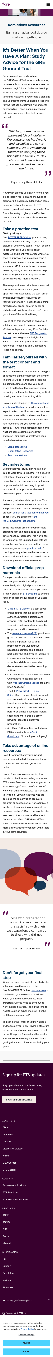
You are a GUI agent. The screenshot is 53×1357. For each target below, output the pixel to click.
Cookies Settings (26, 1335)
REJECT (26, 1343)
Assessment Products (14, 1185)
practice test (34, 548)
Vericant (7, 1280)
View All (7, 1243)
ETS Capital (9, 1169)
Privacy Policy (27, 1329)
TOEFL (6, 1215)
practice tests (38, 990)
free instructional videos (26, 682)
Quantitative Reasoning (20, 451)
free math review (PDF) (24, 633)
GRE (5, 1229)
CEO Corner (9, 1162)
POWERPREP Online (19, 237)
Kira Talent (8, 1273)
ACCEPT (26, 1351)
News (6, 1155)
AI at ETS (8, 1134)
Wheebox (8, 1287)
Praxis (6, 1236)
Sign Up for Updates (19, 1100)
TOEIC (6, 1222)
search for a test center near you (31, 512)
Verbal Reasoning (17, 447)
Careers (7, 1141)
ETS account (30, 593)
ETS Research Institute (15, 1199)
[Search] (49, 1300)
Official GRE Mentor (19, 608)
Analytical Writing (17, 455)
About (6, 1127)
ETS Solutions (10, 1192)
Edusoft (7, 1266)
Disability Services (13, 1148)
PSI (4, 1259)
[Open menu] (49, 4)
